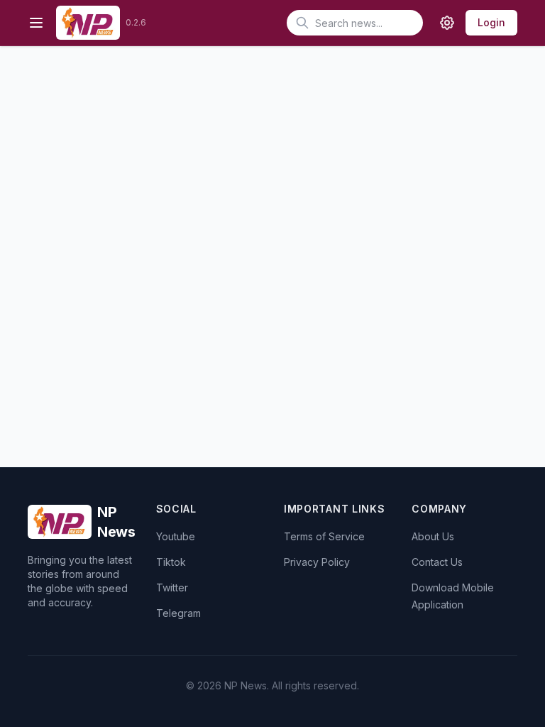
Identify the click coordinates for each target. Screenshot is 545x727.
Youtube (175, 536)
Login (491, 22)
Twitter (172, 587)
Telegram (178, 613)
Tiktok (171, 562)
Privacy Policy (317, 562)
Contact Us (437, 562)
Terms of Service (324, 536)
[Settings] (447, 22)
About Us (433, 536)
